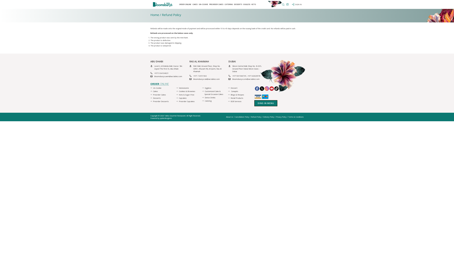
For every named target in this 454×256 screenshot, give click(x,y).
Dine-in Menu (266, 103)
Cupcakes (183, 98)
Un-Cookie (203, 4)
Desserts (238, 4)
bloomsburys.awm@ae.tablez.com (168, 76)
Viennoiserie (184, 88)
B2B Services (236, 101)
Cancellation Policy (242, 117)
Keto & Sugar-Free (186, 94)
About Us (229, 117)
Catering (229, 4)
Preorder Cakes (216, 4)
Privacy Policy (281, 117)
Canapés (234, 91)
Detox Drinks (210, 97)
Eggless (208, 88)
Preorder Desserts (161, 101)
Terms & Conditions (296, 117)
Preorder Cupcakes (187, 101)
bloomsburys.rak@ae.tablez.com (206, 79)
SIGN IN (298, 4)
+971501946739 (239, 76)
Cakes (195, 4)
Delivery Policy (268, 117)
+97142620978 (254, 76)
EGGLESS (246, 4)
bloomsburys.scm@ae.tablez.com (246, 79)
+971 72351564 (200, 76)
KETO (253, 4)
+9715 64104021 (161, 73)
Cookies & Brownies (187, 91)
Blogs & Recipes (237, 94)
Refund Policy (256, 117)
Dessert (234, 88)
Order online (185, 4)
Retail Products (237, 98)
